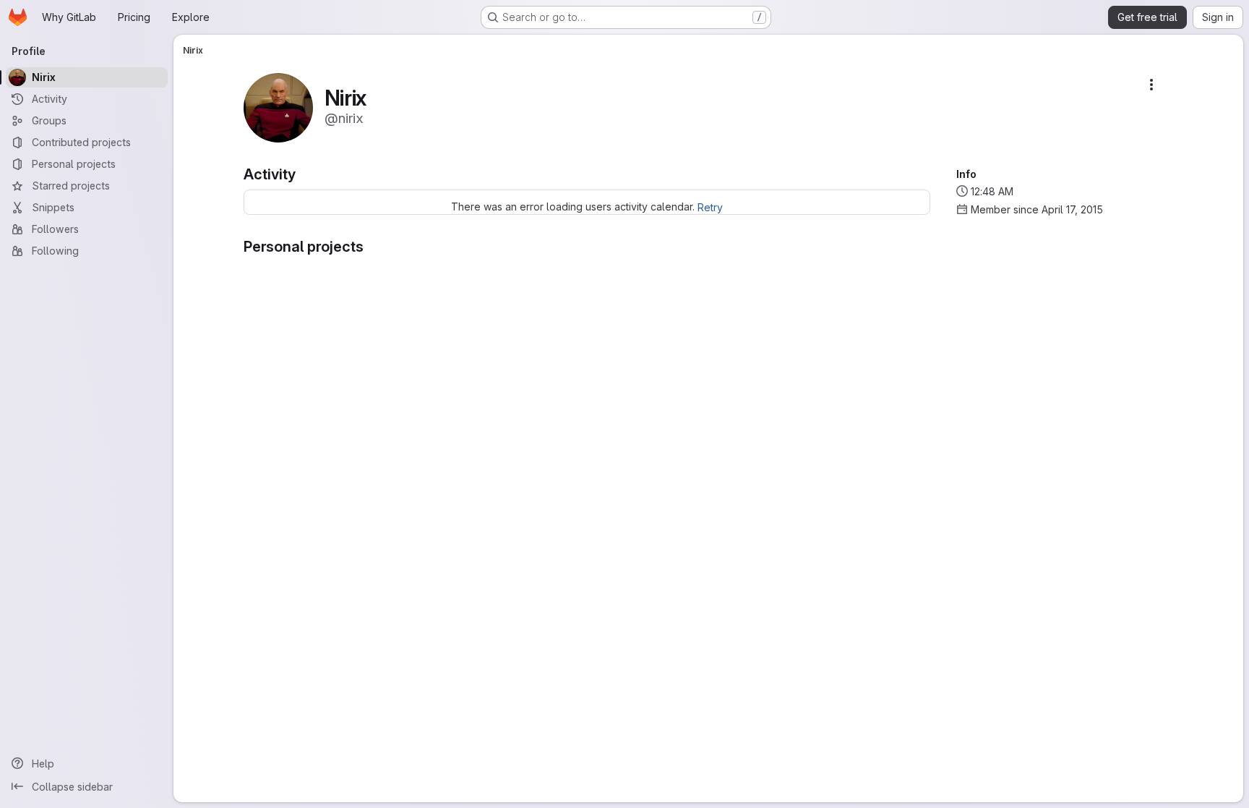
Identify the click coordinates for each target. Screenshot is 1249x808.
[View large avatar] (278, 107)
